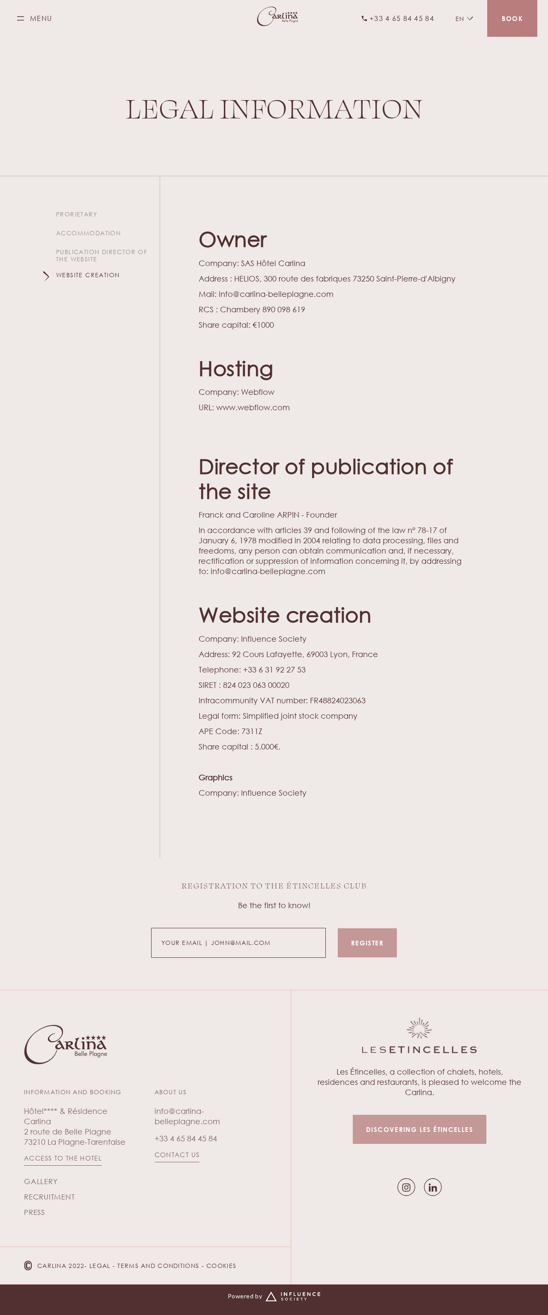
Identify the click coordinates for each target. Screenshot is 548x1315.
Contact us (177, 1155)
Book (512, 18)
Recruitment (49, 1196)
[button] (464, 18)
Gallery (40, 1181)
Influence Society (274, 638)
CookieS (221, 1266)
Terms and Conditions (158, 1266)
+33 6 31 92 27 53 (274, 669)
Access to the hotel (63, 1158)
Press (34, 1212)
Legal (99, 1266)
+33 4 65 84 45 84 (186, 1138)
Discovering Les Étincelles (419, 1129)
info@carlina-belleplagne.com (276, 294)
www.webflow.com (253, 407)
